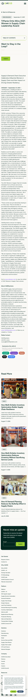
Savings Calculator (5, 572)
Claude (22, 353)
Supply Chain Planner (6, 642)
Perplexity (14, 353)
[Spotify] (11, 694)
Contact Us (4, 562)
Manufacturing (4, 633)
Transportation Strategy (7, 621)
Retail (2, 638)
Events (3, 663)
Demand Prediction (6, 598)
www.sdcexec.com (10, 279)
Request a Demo (5, 559)
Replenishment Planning (7, 614)
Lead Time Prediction (6, 605)
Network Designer (5, 649)
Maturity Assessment (6, 581)
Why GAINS (4, 568)
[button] (25, 3)
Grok (4, 356)
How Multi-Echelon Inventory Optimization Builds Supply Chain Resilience (12, 407)
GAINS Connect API (6, 623)
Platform (3, 589)
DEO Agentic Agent (6, 594)
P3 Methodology (5, 575)
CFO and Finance (5, 647)
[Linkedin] (2, 694)
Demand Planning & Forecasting (9, 607)
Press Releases (7, 17)
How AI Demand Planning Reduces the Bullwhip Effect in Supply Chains (13, 504)
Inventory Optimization (6, 609)
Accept (13, 691)
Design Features (5, 603)
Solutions (3, 631)
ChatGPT (5, 353)
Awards (3, 661)
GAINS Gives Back (5, 656)
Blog (4, 401)
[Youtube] (6, 694)
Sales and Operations (6, 619)
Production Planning (6, 616)
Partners (3, 659)
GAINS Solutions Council (7, 579)
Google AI (11, 356)
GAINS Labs (4, 577)
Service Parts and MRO (6, 640)
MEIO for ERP (4, 612)
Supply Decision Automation (8, 596)
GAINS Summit (5, 668)
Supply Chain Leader (6, 644)
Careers (3, 666)
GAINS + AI (4, 570)
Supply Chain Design (6, 600)
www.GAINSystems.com (8, 330)
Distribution (4, 635)
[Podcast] (15, 694)
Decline (20, 691)
